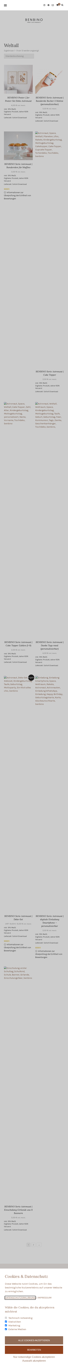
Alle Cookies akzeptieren (34, 1340)
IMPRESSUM (44, 1297)
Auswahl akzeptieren (34, 1360)
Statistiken (14, 1321)
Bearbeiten (34, 1350)
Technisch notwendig (20, 1317)
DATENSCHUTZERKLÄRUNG (20, 1297)
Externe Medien (17, 1329)
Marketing (14, 1325)
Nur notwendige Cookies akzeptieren (34, 1357)
